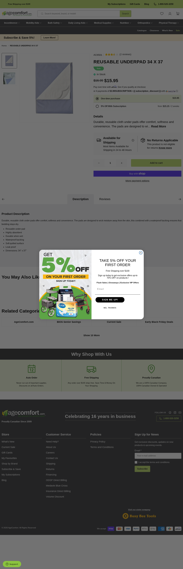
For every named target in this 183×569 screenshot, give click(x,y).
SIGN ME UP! (110, 300)
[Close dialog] (140, 252)
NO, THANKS (110, 308)
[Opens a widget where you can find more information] (12, 564)
